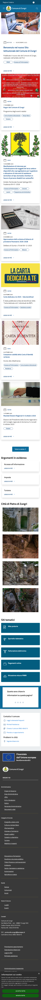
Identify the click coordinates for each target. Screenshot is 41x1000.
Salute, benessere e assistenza (14, 868)
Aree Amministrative (11, 794)
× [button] (39, 973)
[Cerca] (37, 8)
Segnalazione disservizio (12, 950)
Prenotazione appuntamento (13, 947)
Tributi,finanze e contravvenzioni (15, 862)
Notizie (9, 42)
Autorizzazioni (9, 871)
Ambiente (7, 865)
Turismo (7, 840)
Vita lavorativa (9, 828)
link (2, 987)
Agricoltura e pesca (10, 874)
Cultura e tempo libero (11, 825)
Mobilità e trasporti (10, 843)
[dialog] (20, 986)
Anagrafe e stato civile (11, 822)
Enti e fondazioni (9, 800)
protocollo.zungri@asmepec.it (15, 932)
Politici (6, 803)
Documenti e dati (9, 809)
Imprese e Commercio (11, 831)
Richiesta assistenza (11, 956)
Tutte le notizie (19, 449)
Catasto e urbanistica (11, 837)
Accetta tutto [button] (20, 991)
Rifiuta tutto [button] (20, 995)
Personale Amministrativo (12, 806)
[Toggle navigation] (4, 8)
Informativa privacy (10, 971)
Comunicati (8, 890)
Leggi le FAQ (8, 953)
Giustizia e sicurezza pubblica (13, 859)
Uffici (6, 797)
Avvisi (9, 160)
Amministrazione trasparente (13, 968)
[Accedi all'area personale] (33, 2)
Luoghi (6, 905)
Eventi (6, 908)
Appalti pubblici (9, 834)
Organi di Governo (10, 791)
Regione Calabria (8, 2)
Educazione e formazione (12, 856)
